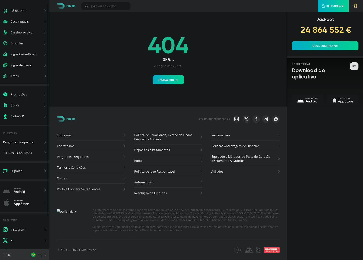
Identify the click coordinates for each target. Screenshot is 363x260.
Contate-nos (65, 146)
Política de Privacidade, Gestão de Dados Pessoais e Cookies (163, 137)
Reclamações (220, 135)
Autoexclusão (144, 182)
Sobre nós (64, 135)
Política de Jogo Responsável (154, 171)
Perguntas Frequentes (73, 157)
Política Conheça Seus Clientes (78, 189)
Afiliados (217, 171)
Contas (62, 178)
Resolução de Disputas (150, 193)
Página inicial (168, 80)
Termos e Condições (71, 167)
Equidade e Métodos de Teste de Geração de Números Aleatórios (241, 158)
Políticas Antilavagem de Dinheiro (235, 146)
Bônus (138, 161)
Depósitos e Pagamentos (152, 150)
